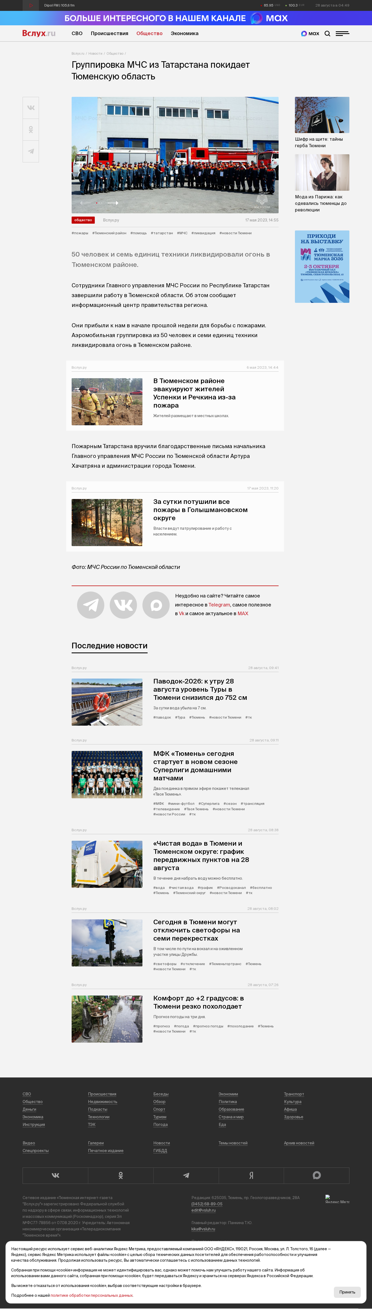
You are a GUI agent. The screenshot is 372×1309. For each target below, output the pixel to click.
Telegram (219, 605)
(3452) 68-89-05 (206, 1204)
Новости (95, 53)
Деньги (29, 1109)
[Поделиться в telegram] (31, 151)
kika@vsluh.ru (203, 1229)
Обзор (159, 1101)
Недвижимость (102, 1101)
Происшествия (109, 33)
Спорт (159, 1109)
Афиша (290, 1109)
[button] (85, 203)
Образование (231, 1109)
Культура (292, 1101)
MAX (242, 613)
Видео (29, 1143)
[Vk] (55, 1176)
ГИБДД (160, 1150)
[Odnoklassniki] (120, 1176)
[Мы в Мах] (310, 33)
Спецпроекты (36, 1150)
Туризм (159, 1117)
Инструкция (34, 1124)
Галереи (96, 1143)
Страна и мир (231, 1117)
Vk (181, 613)
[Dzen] (251, 1176)
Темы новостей (233, 1143)
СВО (77, 33)
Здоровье (293, 1117)
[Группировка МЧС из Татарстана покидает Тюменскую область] (175, 155)
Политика (228, 1101)
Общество (149, 33)
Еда (222, 1124)
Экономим (228, 1094)
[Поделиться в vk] (31, 108)
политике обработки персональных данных (92, 1295)
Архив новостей (299, 1143)
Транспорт (294, 1094)
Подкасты (97, 1109)
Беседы (161, 1094)
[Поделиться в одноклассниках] (31, 130)
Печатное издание (106, 1150)
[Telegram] (186, 1176)
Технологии (98, 1117)
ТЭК (92, 1124)
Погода (160, 1124)
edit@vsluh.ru (203, 1210)
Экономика (185, 33)
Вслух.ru (39, 33)
